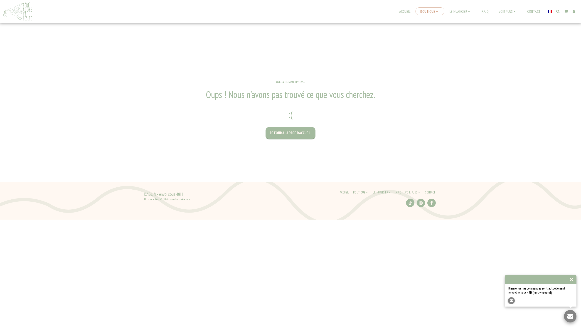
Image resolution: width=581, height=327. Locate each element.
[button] (460, 11)
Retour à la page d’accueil (290, 132)
